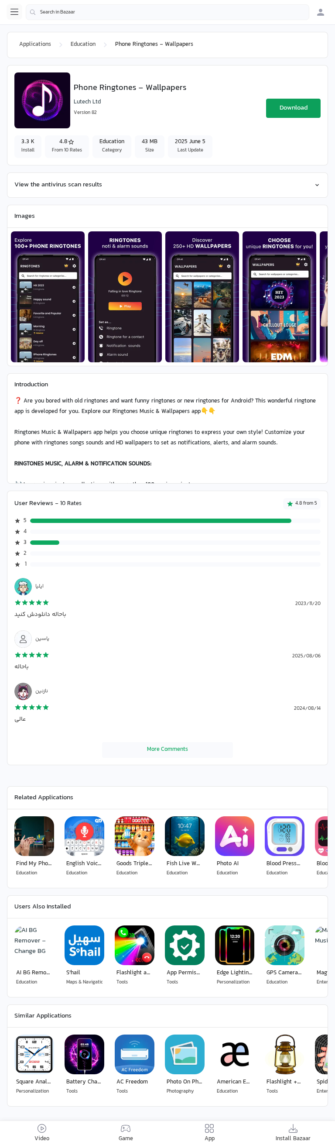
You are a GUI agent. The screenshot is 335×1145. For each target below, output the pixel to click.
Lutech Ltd (87, 102)
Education (83, 44)
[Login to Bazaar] (320, 12)
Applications (35, 44)
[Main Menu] (14, 12)
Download (294, 108)
